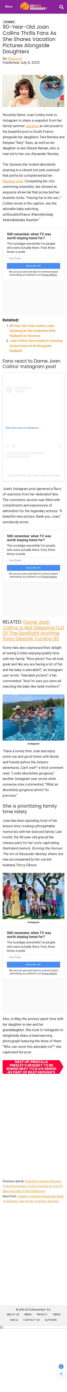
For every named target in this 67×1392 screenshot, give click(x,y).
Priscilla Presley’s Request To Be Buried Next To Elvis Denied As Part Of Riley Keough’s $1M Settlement (33, 1186)
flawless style (13, 181)
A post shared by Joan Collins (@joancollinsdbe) (33, 475)
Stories (9, 22)
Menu (8, 6)
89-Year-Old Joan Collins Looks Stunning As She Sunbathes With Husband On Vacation (32, 331)
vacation (32, 126)
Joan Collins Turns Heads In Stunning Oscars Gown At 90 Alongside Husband (36, 346)
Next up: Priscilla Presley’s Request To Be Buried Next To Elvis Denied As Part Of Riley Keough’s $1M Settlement (31, 1067)
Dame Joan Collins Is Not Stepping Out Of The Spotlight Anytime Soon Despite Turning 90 (33, 630)
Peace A (15, 58)
